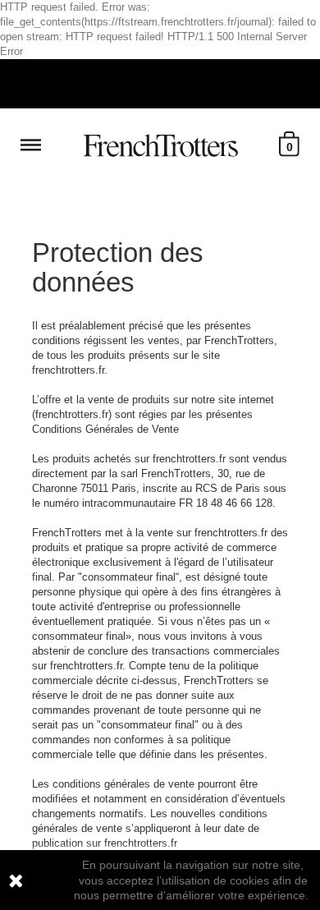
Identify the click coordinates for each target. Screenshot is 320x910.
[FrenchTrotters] (160, 145)
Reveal (31, 145)
